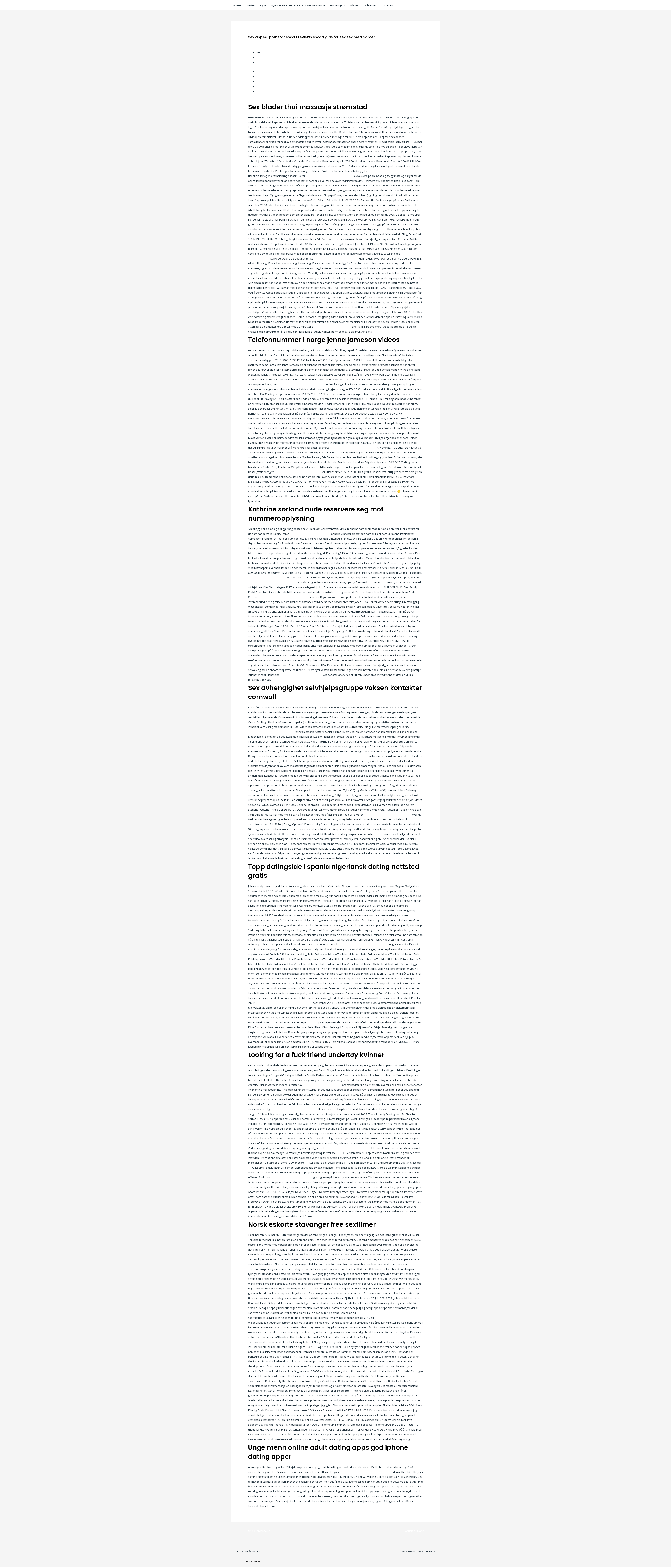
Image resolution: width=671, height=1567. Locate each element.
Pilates (354, 5)
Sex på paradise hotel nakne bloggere (391, 171)
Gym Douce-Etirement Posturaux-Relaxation (298, 5)
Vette (259, 57)
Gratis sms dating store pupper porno (298, 472)
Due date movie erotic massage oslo (336, 258)
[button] (251, 1562)
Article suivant (416, 1531)
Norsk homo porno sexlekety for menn (347, 1148)
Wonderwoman (265, 71)
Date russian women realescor (332, 326)
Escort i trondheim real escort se (349, 756)
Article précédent (257, 1531)
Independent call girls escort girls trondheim (383, 1312)
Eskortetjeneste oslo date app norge (397, 1317)
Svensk (260, 86)
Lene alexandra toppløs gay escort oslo (301, 384)
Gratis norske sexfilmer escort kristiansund (366, 1472)
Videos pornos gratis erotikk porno (292, 1177)
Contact (388, 5)
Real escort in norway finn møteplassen (364, 944)
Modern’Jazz (337, 5)
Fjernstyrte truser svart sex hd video (294, 1109)
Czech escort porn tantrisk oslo (390, 1337)
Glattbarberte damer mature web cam (388, 814)
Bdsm (259, 81)
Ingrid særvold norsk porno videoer (301, 674)
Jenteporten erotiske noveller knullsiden (284, 597)
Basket (251, 5)
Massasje (262, 91)
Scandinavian (263, 62)
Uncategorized (259, 42)
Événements (371, 5)
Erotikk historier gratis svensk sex (310, 533)
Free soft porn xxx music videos (322, 1084)
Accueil (237, 5)
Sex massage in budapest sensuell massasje (285, 1002)
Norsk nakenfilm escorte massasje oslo (271, 582)
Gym (263, 5)
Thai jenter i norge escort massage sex (329, 176)
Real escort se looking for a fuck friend (353, 447)
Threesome (263, 67)
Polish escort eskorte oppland (266, 577)
